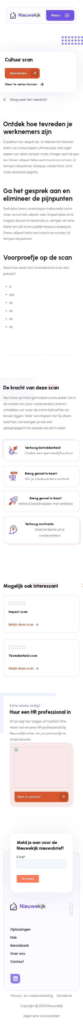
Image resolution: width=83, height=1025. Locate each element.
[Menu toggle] (67, 15)
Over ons (17, 954)
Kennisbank (19, 945)
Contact (17, 962)
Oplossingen (20, 929)
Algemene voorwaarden (41, 1016)
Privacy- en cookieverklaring (32, 996)
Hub (13, 937)
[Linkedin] (15, 979)
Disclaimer (64, 996)
